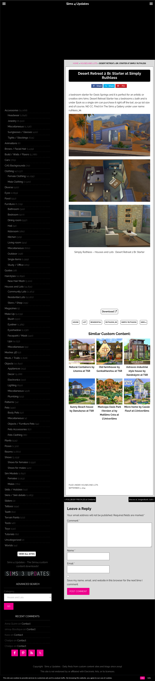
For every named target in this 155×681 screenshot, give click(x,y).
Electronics (14, 379)
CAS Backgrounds (15, 165)
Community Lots (17, 291)
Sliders (8, 500)
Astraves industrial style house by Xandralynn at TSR (137, 371)
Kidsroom (13, 231)
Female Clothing (17, 176)
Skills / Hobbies (13, 489)
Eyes (7, 192)
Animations (11, 143)
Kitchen (12, 237)
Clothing (9, 171)
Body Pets (13, 412)
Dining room (14, 220)
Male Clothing (15, 181)
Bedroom (13, 214)
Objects (9, 363)
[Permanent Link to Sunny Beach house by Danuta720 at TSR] (82, 403)
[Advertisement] (77, 31)
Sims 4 (143, 322)
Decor (11, 374)
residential (96, 322)
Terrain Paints (12, 517)
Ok (142, 678)
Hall (10, 225)
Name (71, 550)
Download (108, 311)
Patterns (9, 402)
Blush (11, 318)
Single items (14, 259)
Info (149, 678)
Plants (8, 440)
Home (75, 63)
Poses (8, 446)
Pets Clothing (15, 435)
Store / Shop (15, 302)
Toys (7, 528)
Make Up (10, 314)
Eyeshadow (14, 330)
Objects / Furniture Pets (21, 423)
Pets (7, 407)
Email (71, 563)
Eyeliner (12, 324)
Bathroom (13, 209)
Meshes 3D (11, 352)
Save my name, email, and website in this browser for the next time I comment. (104, 582)
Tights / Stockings (18, 137)
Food (7, 198)
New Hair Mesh (16, 281)
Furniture (10, 204)
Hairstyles (10, 276)
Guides (8, 270)
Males (11, 484)
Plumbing (13, 396)
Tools (8, 523)
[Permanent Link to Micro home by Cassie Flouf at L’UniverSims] (137, 403)
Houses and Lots (88, 63)
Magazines (11, 308)
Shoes (8, 457)
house (76, 322)
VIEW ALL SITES (27, 554)
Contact (26, 623)
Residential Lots (16, 297)
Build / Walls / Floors (17, 154)
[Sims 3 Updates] (27, 573)
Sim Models (11, 473)
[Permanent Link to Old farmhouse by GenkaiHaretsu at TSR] (109, 363)
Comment (73, 520)
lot (84, 322)
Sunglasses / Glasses (20, 132)
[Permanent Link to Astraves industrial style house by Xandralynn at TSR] (137, 363)
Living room (14, 242)
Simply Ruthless (128, 322)
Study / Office (15, 264)
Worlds (9, 545)
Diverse (9, 187)
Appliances (14, 368)
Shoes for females (18, 462)
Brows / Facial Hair (15, 148)
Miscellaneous (16, 126)
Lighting (12, 385)
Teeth (8, 511)
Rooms (9, 451)
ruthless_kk (111, 322)
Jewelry (12, 121)
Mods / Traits (12, 358)
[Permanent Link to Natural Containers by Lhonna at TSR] (82, 363)
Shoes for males (17, 467)
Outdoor (12, 253)
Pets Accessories (17, 429)
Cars (7, 160)
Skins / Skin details (15, 495)
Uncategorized (13, 539)
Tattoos (9, 506)
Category (9, 591)
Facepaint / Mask (17, 335)
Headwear (13, 115)
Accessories (11, 110)
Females (12, 478)
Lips (10, 341)
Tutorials (9, 534)
